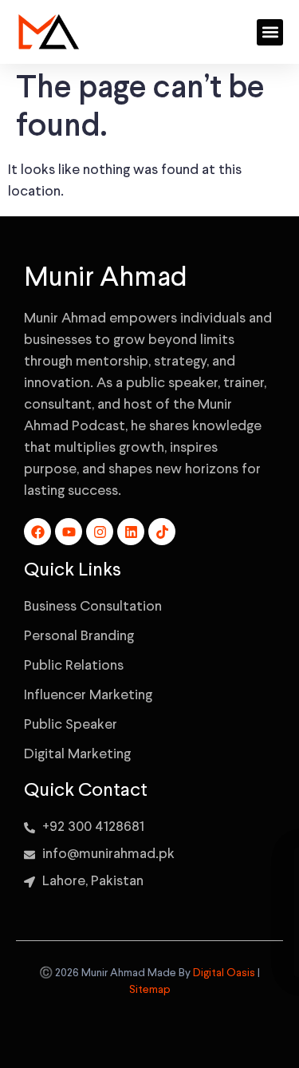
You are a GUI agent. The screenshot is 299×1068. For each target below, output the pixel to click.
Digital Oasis (224, 973)
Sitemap (150, 989)
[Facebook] (37, 531)
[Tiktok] (161, 531)
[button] (270, 32)
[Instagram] (99, 531)
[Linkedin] (130, 531)
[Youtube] (68, 531)
